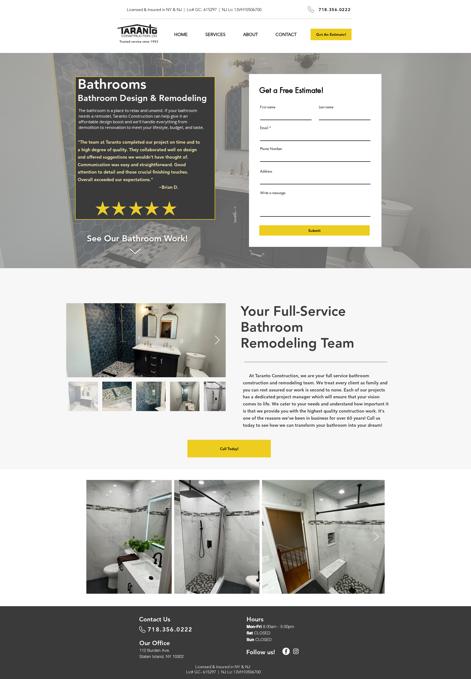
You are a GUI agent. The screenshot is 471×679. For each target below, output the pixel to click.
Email (264, 128)
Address (266, 171)
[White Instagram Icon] (296, 651)
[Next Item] (217, 340)
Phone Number (271, 149)
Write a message (272, 193)
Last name (326, 107)
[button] (215, 34)
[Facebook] (286, 651)
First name (267, 107)
